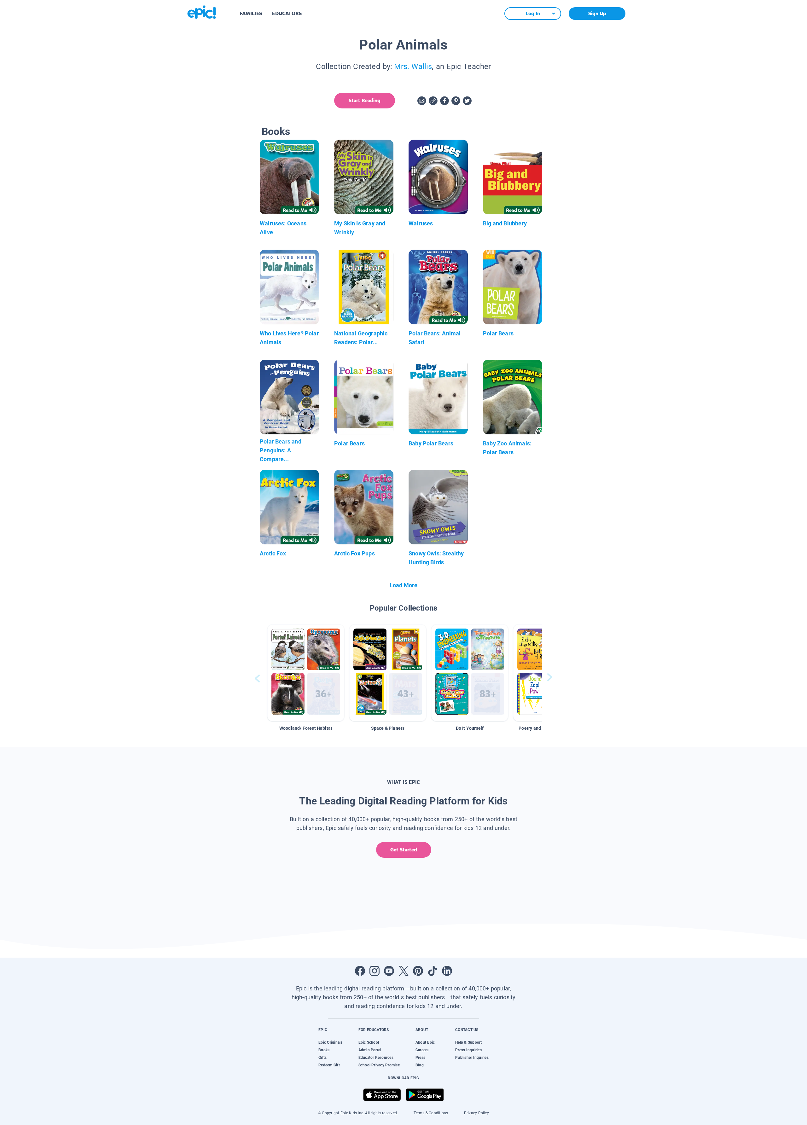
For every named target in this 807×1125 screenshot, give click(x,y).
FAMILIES (251, 13)
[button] (305, 672)
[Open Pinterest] (418, 971)
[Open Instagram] (374, 971)
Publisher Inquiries (472, 1057)
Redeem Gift (329, 1065)
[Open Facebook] (360, 971)
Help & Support (468, 1042)
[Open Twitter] (403, 971)
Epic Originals (330, 1042)
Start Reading (364, 100)
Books (323, 1050)
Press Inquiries (468, 1050)
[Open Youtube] (389, 971)
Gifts (322, 1057)
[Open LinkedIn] (447, 971)
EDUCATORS (287, 13)
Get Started (403, 849)
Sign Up (597, 13)
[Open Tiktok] (432, 971)
